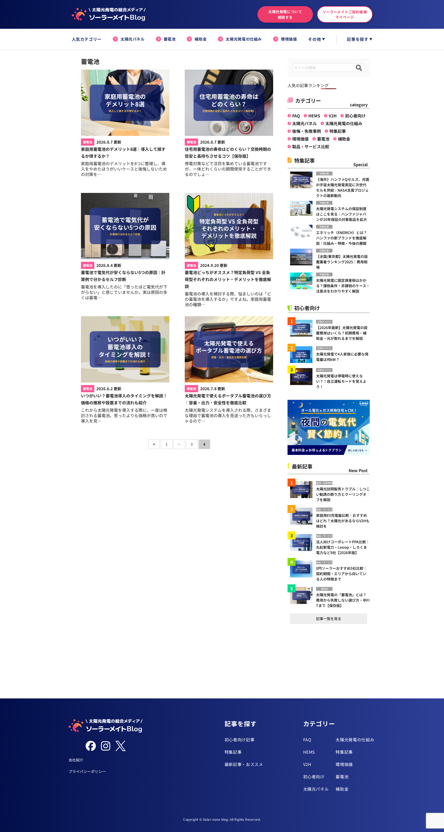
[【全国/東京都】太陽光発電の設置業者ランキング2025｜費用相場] (303, 257)
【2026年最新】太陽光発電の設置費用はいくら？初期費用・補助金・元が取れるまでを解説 (341, 333)
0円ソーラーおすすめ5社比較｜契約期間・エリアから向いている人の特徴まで (341, 574)
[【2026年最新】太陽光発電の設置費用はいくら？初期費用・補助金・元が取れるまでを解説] (303, 328)
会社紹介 (76, 759)
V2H (333, 115)
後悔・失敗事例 (306, 131)
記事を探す (357, 39)
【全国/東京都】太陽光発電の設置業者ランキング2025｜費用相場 (342, 262)
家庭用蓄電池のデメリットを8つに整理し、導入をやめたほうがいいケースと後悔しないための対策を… (124, 168)
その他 (314, 39)
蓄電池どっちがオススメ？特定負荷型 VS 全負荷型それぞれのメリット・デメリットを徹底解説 (228, 279)
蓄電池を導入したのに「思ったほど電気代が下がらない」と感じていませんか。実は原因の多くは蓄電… (124, 292)
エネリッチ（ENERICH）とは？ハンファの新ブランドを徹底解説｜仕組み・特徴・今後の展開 (341, 238)
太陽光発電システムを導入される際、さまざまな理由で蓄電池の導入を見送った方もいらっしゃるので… (228, 415)
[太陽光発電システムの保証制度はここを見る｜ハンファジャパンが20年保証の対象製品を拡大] (303, 208)
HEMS (314, 115)
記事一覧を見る (328, 618)
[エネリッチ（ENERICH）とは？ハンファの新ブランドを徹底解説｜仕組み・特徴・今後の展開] (303, 232)
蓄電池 (170, 39)
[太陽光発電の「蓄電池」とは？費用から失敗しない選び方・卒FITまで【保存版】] (303, 595)
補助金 (201, 39)
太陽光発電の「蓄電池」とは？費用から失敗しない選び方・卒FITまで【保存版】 (342, 600)
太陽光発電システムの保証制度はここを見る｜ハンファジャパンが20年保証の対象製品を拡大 (341, 214)
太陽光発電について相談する (285, 14)
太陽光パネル (133, 39)
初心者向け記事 (239, 739)
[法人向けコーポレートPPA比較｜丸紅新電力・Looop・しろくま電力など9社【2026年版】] (303, 542)
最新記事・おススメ (244, 764)
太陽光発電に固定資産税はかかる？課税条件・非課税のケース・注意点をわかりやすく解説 (343, 286)
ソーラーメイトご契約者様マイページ (344, 14)
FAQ (296, 115)
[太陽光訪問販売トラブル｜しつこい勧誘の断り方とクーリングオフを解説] (303, 489)
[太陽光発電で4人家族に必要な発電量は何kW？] (303, 354)
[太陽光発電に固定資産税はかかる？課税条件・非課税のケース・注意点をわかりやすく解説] (303, 281)
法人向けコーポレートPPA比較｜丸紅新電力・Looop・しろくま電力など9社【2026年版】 (342, 547)
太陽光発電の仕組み (244, 39)
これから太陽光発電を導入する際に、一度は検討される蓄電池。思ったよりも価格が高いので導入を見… (124, 415)
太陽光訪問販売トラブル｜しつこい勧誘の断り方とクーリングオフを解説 (343, 494)
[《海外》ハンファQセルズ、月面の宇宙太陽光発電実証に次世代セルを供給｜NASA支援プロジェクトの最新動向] (303, 180)
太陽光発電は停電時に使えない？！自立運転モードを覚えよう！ (341, 381)
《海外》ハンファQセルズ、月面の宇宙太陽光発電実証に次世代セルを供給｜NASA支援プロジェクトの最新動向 (342, 187)
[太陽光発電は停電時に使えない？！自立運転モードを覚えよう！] (303, 376)
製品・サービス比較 (310, 146)
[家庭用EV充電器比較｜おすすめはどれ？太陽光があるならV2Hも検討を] (303, 516)
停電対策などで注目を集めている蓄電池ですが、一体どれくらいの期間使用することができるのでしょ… (228, 168)
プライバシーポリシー (87, 771)
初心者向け (355, 115)
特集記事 (337, 131)
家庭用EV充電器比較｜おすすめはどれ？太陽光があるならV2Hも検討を (342, 521)
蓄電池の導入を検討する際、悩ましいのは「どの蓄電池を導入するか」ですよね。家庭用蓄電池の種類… (228, 299)
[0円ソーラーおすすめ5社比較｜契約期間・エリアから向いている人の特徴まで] (303, 568)
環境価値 (289, 39)
